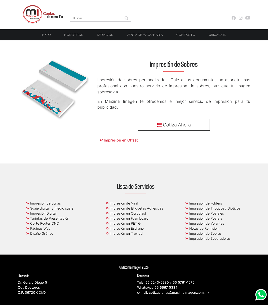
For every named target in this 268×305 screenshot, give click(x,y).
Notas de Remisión (203, 228)
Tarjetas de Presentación (49, 218)
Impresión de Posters (205, 218)
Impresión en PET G (125, 223)
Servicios (105, 34)
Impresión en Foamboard (128, 218)
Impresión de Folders (205, 203)
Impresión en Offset (120, 140)
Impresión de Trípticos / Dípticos (214, 208)
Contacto (185, 34)
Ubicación (217, 34)
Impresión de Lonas (45, 203)
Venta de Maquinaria (145, 34)
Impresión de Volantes (206, 223)
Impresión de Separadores (209, 238)
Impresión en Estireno (126, 228)
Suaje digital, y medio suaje (51, 208)
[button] (126, 18)
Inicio (46, 34)
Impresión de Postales (206, 213)
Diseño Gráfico (41, 233)
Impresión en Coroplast (127, 213)
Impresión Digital (43, 213)
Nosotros (73, 34)
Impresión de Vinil (123, 203)
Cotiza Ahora (176, 124)
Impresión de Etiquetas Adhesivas (136, 208)
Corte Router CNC (44, 223)
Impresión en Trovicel (126, 233)
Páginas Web (39, 228)
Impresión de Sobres (205, 233)
